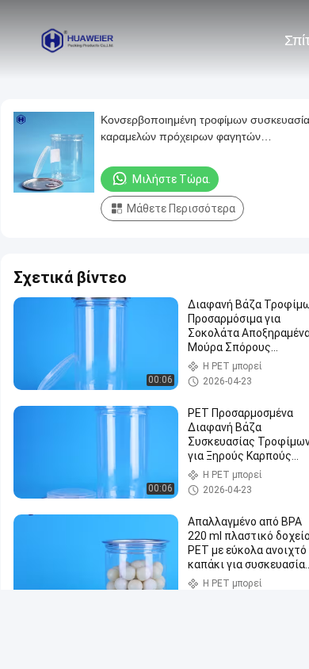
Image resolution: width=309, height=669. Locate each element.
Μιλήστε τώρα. (171, 179)
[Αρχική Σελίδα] (77, 39)
